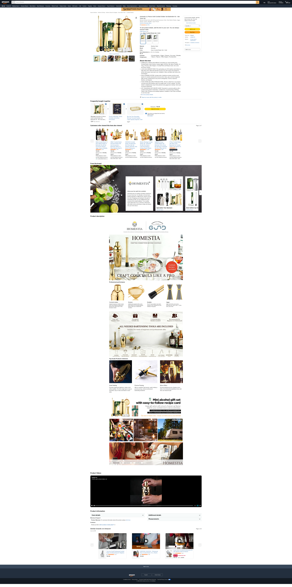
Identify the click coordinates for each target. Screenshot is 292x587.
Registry (90, 6)
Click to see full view (114, 54)
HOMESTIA (192, 37)
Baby (124, 6)
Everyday (175, 6)
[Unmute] (200, 505)
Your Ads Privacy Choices (162, 579)
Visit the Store (159, 209)
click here (128, 520)
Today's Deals (63, 6)
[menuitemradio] (198, 505)
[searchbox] (135, 2)
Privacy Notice (135, 579)
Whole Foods (55, 6)
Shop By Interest (161, 6)
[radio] (97, 59)
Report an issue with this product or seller (152, 97)
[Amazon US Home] (132, 575)
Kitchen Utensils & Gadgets (111, 12)
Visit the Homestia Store (145, 23)
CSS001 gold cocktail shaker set (99, 479)
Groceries (47, 6)
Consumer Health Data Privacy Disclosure (147, 579)
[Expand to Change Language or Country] (150, 575)
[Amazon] (5, 2)
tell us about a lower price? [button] (107, 524)
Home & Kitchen (93, 12)
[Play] (91, 505)
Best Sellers (33, 6)
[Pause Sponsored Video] (124, 544)
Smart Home (152, 6)
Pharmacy (168, 6)
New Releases (40, 6)
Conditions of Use (127, 579)
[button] (3, 6)
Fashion (84, 6)
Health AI (9, 6)
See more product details (147, 94)
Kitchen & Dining (101, 12)
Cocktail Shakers (130, 12)
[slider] (143, 505)
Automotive (119, 6)
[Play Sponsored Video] (146, 541)
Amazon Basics (24, 6)
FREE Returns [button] (143, 31)
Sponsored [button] (92, 530)
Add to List (188, 49)
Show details (150, 115)
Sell (80, 6)
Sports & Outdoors (143, 6)
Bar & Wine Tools (121, 12)
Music (94, 6)
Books (69, 6)
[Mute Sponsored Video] (124, 547)
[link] (117, 109)
